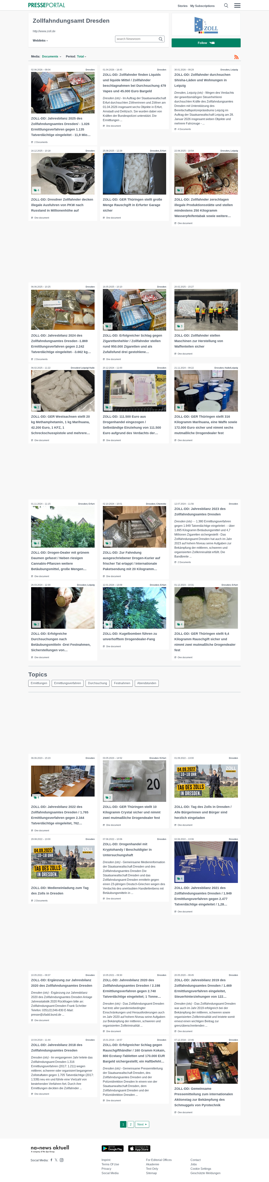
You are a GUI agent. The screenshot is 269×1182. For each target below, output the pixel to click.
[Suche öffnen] (226, 5)
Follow (202, 42)
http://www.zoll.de (44, 31)
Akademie (152, 1164)
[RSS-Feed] (236, 57)
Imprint (106, 1160)
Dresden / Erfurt (158, 758)
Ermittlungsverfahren (67, 683)
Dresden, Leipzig (229, 69)
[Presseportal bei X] (55, 1160)
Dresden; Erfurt (86, 504)
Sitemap (151, 1173)
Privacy (106, 1168)
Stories (183, 6)
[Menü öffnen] (237, 5)
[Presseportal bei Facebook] (50, 1160)
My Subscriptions (202, 6)
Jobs (193, 1164)
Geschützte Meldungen (205, 1173)
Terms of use (110, 1164)
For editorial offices (159, 1160)
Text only (152, 1168)
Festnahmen (122, 683)
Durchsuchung (97, 683)
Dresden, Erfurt (158, 151)
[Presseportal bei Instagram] (60, 1159)
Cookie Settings (200, 1168)
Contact (195, 1160)
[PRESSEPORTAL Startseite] (46, 5)
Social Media (110, 1173)
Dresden (90, 69)
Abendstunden (146, 683)
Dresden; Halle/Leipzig (226, 368)
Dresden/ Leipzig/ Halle (83, 368)
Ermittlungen (39, 683)
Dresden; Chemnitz (156, 504)
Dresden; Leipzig (86, 585)
